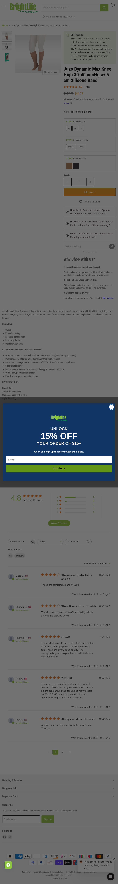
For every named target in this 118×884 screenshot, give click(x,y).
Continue (59, 468)
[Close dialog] (111, 406)
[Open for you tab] (8, 865)
